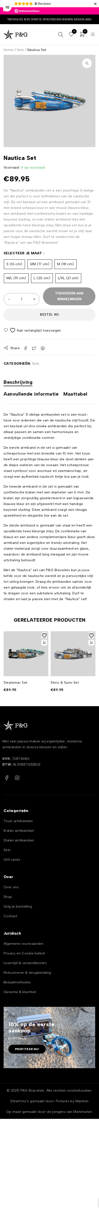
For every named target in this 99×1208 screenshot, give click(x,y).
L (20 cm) (42, 278)
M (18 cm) (65, 264)
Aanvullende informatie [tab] (31, 394)
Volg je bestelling (18, 906)
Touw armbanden (18, 821)
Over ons (11, 887)
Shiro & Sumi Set (65, 683)
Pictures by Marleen (72, 1101)
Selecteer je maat (23, 253)
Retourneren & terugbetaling (27, 973)
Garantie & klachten (20, 992)
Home (8, 50)
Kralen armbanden (19, 831)
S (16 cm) (14, 264)
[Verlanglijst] (33, 330)
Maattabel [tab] (75, 394)
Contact (10, 916)
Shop (8, 897)
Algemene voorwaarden (23, 944)
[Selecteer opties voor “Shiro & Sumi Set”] (91, 643)
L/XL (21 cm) (68, 278)
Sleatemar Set (15, 683)
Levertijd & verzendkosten (25, 963)
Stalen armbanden (19, 840)
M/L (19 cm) (16, 278)
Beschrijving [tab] (18, 382)
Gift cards (12, 860)
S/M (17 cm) (40, 264)
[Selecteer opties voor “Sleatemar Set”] (44, 643)
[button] (87, 63)
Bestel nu (49, 314)
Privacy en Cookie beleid (24, 953)
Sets (20, 50)
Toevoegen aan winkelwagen (69, 296)
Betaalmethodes (17, 982)
